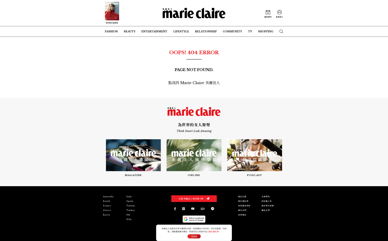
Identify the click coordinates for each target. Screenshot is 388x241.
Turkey (130, 210)
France (107, 206)
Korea (106, 215)
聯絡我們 (266, 210)
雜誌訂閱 (242, 196)
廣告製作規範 (268, 206)
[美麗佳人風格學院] (268, 13)
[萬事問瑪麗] (254, 158)
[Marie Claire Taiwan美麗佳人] (193, 208)
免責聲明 (266, 196)
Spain (129, 201)
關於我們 (242, 210)
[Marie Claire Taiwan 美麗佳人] (184, 209)
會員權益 (242, 215)
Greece (107, 210)
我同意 (194, 236)
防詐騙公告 (267, 201)
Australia (108, 196)
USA (129, 219)
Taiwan (130, 206)
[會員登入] (279, 13)
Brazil (106, 201)
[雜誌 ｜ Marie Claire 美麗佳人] (112, 13)
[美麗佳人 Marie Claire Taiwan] (174, 208)
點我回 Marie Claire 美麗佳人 (194, 83)
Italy (129, 196)
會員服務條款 (244, 206)
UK (128, 215)
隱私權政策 (243, 201)
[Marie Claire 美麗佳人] (194, 13)
